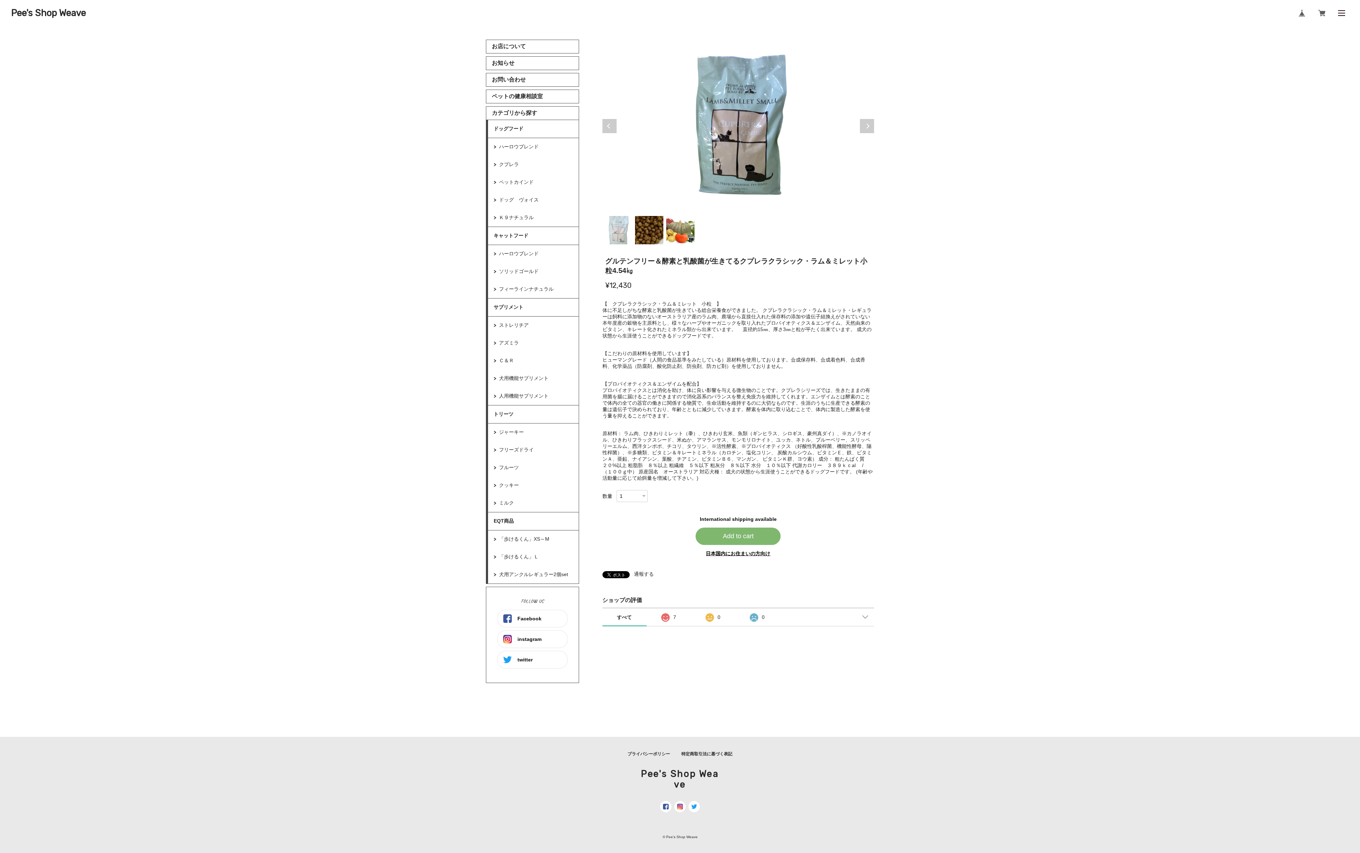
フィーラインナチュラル (526, 289)
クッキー (509, 485)
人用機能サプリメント (524, 396)
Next (867, 126)
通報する (644, 574)
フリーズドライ (516, 450)
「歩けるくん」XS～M (524, 539)
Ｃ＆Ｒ (506, 360)
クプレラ (509, 164)
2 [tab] (649, 230)
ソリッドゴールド (519, 271)
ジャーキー (511, 432)
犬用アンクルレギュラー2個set (536, 574)
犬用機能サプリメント (524, 378)
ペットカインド (516, 182)
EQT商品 (504, 521)
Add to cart (738, 536)
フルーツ (509, 467)
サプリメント (508, 307)
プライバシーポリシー (649, 753)
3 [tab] (680, 230)
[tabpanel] (738, 126)
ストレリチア (514, 325)
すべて (624, 617)
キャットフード (511, 235)
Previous (609, 126)
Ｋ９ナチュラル (516, 217)
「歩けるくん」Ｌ (519, 556)
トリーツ (504, 414)
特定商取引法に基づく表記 (706, 753)
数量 (607, 496)
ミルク (506, 503)
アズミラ (509, 343)
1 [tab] (618, 230)
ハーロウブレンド (519, 146)
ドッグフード (508, 128)
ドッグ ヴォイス (519, 200)
